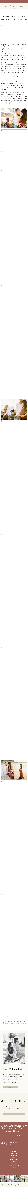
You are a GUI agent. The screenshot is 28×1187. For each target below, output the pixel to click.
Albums (14, 1157)
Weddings (14, 1153)
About (14, 1151)
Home (14, 1149)
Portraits (14, 1155)
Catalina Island (14, 1165)
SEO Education (14, 1159)
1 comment (7, 1013)
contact (14, 1161)
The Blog (14, 1163)
